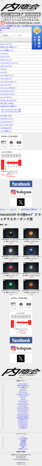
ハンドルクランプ (6, 75)
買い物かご (18, 26)
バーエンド (4, 53)
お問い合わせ (23, 445)
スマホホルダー (6, 128)
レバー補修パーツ (6, 50)
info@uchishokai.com (23, 459)
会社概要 (25, 26)
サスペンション (6, 59)
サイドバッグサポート (8, 88)
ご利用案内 (9, 26)
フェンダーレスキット (8, 81)
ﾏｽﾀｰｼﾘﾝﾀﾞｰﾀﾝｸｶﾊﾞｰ (7, 103)
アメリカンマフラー (7, 94)
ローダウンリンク (6, 118)
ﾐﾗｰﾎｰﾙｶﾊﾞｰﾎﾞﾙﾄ (6, 115)
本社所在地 (23, 443)
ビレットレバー (6, 44)
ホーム (2, 26)
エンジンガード (6, 97)
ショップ (13, 209)
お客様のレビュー (23, 448)
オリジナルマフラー (7, 91)
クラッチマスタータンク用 (11, 111)
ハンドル (3, 72)
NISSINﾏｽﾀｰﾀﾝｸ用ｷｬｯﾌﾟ (8, 106)
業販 (8, 28)
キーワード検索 (23, 438)
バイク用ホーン (6, 131)
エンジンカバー (6, 84)
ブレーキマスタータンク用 (11, 109)
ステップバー (5, 56)
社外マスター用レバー (8, 47)
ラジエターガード (6, 121)
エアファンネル (6, 66)
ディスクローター (6, 125)
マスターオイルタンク (8, 100)
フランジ (3, 69)
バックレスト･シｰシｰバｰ (9, 63)
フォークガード (6, 78)
